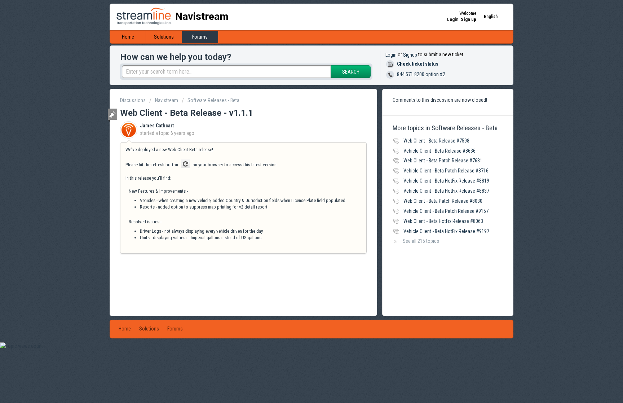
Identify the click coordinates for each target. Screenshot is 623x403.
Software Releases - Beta (213, 100)
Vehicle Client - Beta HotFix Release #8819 (446, 181)
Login (391, 55)
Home (128, 37)
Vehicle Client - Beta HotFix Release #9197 (446, 231)
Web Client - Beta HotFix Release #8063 (443, 221)
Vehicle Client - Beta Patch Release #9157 (446, 211)
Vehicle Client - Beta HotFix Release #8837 (446, 191)
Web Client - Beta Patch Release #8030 (442, 201)
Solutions (164, 37)
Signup (410, 55)
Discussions (133, 100)
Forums (200, 37)
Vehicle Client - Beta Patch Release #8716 (446, 171)
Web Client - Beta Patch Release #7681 (442, 160)
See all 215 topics (421, 241)
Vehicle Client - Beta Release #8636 (439, 151)
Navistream (166, 100)
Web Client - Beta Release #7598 (436, 141)
